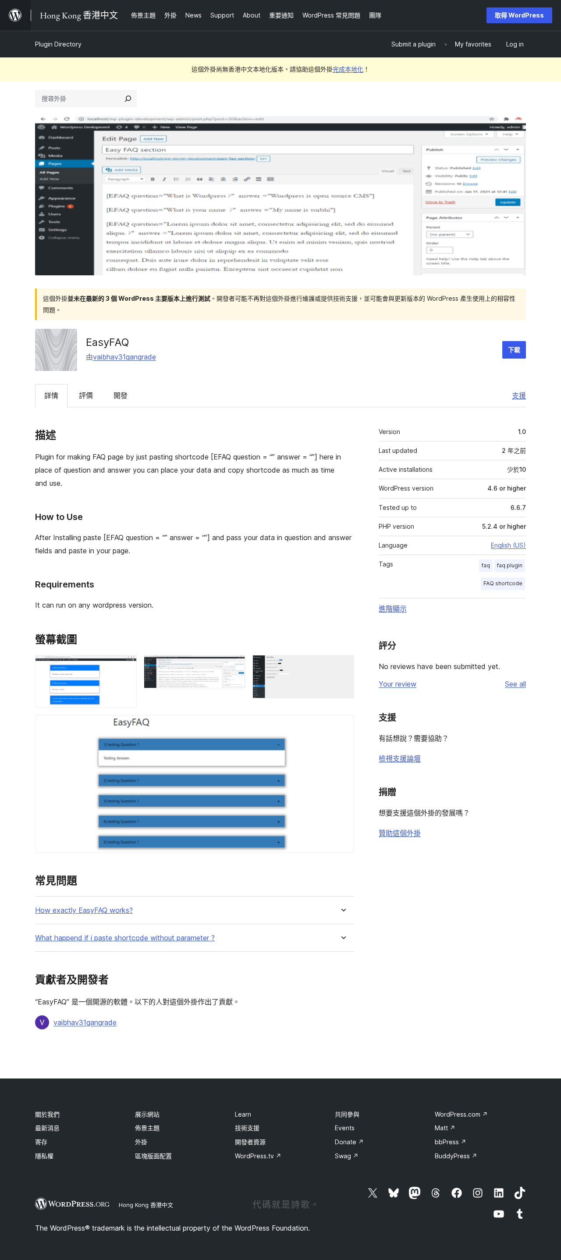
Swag (347, 1156)
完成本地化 (348, 69)
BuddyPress (456, 1156)
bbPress (450, 1142)
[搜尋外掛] (128, 98)
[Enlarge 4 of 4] (342, 727)
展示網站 (147, 1114)
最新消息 (47, 1128)
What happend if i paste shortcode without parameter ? (125, 938)
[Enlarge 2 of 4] (233, 666)
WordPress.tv (258, 1156)
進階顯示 (393, 608)
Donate (349, 1142)
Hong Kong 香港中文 (146, 1204)
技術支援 (247, 1128)
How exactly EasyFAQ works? (84, 910)
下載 (514, 349)
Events (345, 1128)
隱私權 (44, 1156)
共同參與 (347, 1114)
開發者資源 (250, 1142)
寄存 (41, 1142)
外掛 (141, 1142)
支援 (519, 395)
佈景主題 (147, 1128)
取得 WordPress (519, 15)
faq (486, 565)
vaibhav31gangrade (124, 356)
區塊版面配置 (153, 1156)
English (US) (508, 545)
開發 (121, 395)
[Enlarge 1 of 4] (125, 666)
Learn (243, 1114)
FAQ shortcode (502, 583)
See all (515, 684)
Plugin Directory (58, 44)
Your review (397, 684)
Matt (445, 1128)
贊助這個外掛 (400, 833)
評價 (86, 395)
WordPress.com (461, 1114)
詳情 (51, 395)
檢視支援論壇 (400, 758)
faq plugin (509, 565)
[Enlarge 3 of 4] (342, 666)
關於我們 (47, 1114)
